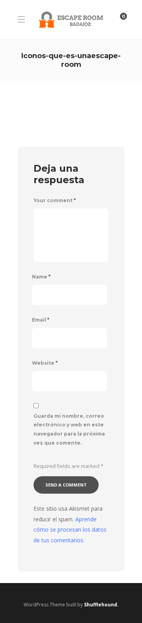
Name (41, 277)
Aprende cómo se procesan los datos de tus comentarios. (70, 529)
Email (40, 320)
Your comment (55, 200)
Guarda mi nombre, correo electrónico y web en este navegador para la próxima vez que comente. (69, 429)
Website (45, 363)
